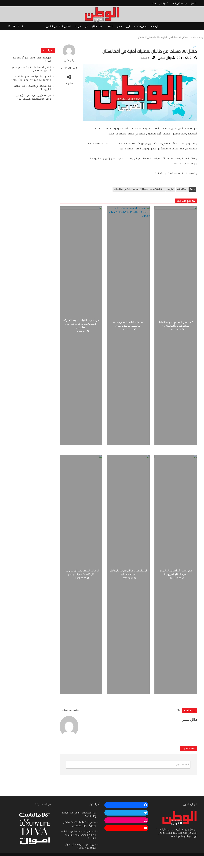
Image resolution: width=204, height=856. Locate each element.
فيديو (119, 26)
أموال (193, 3)
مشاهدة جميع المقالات (70, 710)
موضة (78, 26)
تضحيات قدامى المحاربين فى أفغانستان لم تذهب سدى (128, 324)
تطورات (170, 189)
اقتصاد (109, 26)
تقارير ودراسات (140, 26)
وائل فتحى (69, 60)
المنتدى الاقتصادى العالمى (58, 26)
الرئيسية (154, 26)
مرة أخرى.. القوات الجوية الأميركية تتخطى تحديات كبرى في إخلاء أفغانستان (81, 324)
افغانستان (181, 189)
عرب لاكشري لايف (179, 3)
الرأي (128, 26)
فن (86, 26)
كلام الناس (163, 3)
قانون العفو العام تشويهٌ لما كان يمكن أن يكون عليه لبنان (31, 69)
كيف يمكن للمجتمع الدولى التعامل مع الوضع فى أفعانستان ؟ (175, 324)
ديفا (154, 3)
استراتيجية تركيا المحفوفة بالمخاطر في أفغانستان (128, 572)
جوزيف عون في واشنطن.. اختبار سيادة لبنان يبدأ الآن (32, 87)
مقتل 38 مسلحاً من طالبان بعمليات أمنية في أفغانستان (138, 189)
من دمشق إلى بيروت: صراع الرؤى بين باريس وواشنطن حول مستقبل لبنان (33, 97)
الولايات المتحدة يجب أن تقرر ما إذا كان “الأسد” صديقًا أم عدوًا (81, 572)
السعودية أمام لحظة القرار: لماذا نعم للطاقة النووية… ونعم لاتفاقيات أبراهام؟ (31, 78)
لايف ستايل (97, 26)
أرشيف (192, 37)
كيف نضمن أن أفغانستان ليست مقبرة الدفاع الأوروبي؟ (175, 572)
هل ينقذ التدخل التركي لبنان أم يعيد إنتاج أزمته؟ (31, 59)
